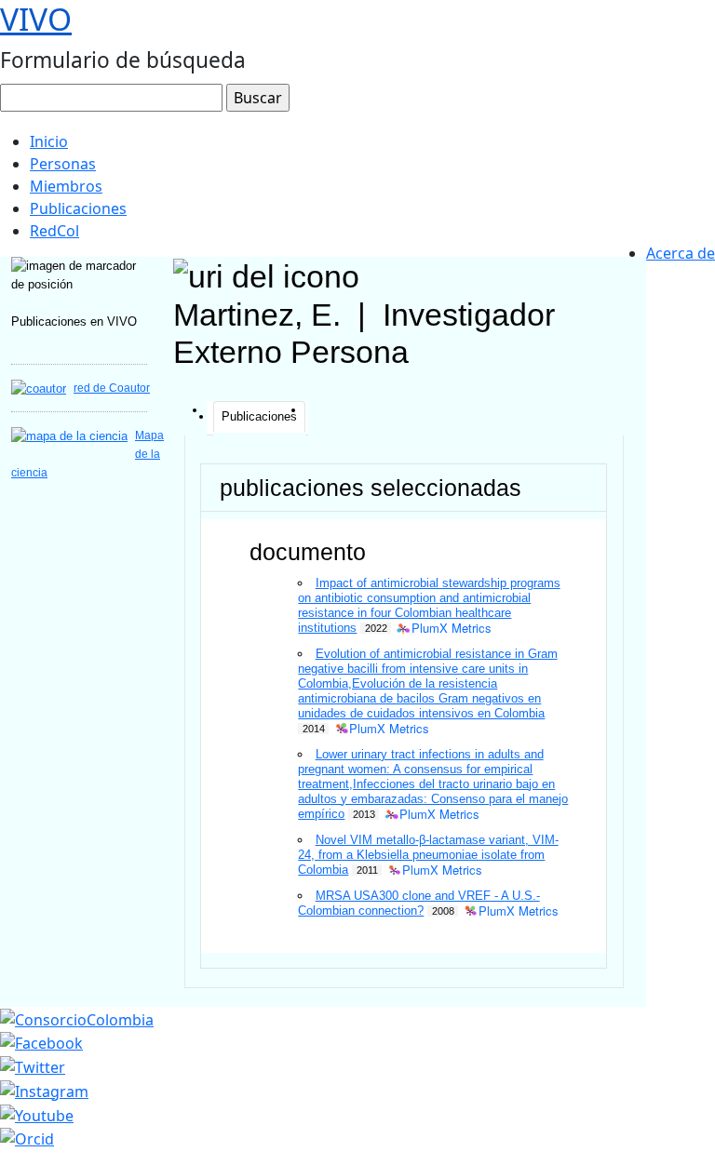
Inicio (49, 141)
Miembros (66, 186)
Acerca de (680, 253)
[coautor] (38, 388)
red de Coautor (112, 388)
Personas (63, 164)
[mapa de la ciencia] (69, 435)
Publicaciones (78, 208)
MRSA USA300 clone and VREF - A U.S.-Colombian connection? (418, 903)
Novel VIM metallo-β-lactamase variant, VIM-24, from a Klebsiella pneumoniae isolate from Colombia (428, 855)
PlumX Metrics (451, 628)
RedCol (54, 231)
